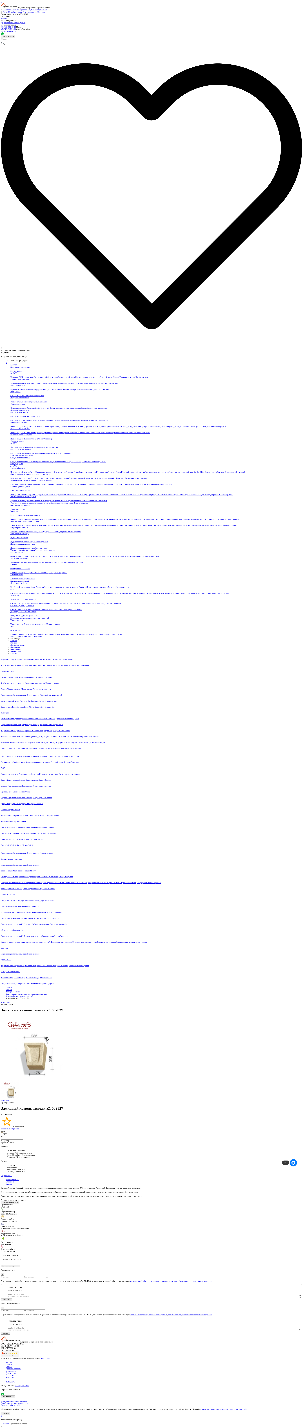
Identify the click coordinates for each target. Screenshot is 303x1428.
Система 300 (46, 610)
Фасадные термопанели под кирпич (63, 462)
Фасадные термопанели (20, 458)
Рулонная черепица (128, 377)
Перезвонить (6, 1299)
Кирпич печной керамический (22, 579)
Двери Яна (5, 804)
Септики (14, 589)
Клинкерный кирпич (18, 573)
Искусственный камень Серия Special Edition (187, 472)
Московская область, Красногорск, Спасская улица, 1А (25, 10)
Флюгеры (14, 509)
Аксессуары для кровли (20, 505)
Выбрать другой (18, 23)
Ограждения (15, 630)
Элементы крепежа (8, 671)
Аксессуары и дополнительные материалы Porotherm (65, 587)
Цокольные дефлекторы (57, 495)
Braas (39, 402)
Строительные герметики (184, 593)
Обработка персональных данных (14, 1403)
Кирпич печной (16, 575)
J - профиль (205, 426)
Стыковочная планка (141, 433)
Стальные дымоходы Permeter (22, 606)
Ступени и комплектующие (35, 624)
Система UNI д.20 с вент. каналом (24, 603)
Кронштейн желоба (198, 519)
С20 (14, 396)
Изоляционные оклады (48, 556)
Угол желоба (87, 519)
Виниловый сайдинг (18, 422)
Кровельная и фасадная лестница (67, 501)
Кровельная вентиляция (20, 491)
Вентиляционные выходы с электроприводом (186, 495)
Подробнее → (6, 1176)
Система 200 (15, 610)
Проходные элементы (19, 495)
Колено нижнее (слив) (85, 525)
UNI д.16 (28, 616)
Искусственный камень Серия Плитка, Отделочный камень (120, 472)
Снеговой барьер (68, 389)
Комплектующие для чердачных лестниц (66, 562)
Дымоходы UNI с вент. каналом (23, 599)
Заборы (13, 626)
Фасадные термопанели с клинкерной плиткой (29, 462)
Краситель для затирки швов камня (98, 478)
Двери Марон (28, 707)
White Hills (5, 1002)
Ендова (115, 383)
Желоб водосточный (170, 519)
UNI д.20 (14, 616)
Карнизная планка (85, 383)
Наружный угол (30, 426)
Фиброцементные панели (20, 449)
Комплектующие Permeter (71, 610)
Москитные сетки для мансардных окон (143, 556)
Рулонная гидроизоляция (45, 550)
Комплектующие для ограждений (24, 634)
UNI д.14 (35, 616)
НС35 (18, 396)
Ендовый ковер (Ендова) (110, 377)
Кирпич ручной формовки (56, 573)
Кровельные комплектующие (62, 503)
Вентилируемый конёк (116, 495)
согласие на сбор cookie (238, 1409)
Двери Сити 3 (6, 833)
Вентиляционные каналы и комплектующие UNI (30, 618)
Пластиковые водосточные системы (25, 521)
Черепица (14, 377)
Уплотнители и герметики (21, 503)
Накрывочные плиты (136, 484)
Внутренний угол (102, 420)
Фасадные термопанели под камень (92, 462)
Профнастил (15, 392)
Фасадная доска (16, 465)
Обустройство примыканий (51, 695)
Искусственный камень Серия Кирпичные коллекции (32, 472)
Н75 (42, 396)
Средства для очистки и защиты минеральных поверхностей (35, 593)
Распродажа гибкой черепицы (46, 377)
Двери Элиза (15, 804)
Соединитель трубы (214, 519)
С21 (25, 396)
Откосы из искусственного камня (114, 484)
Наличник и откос (87, 420)
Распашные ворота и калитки (110, 634)
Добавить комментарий (10, 1202)
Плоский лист (72, 383)
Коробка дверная (47, 827)
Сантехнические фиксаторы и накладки (32, 742)
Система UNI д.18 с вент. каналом (52, 603)
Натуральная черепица (19, 398)
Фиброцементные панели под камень (25, 453)
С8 (11, 396)
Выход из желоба (174, 525)
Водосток (14, 511)
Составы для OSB (201, 593)
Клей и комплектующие (191, 525)
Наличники (35, 827)
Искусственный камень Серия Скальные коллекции (75, 472)
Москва (4, 18)
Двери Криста (6, 780)
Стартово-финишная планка (121, 433)
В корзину (5, 1141)
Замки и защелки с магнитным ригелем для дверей (84, 742)
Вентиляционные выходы (77, 495)
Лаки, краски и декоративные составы (139, 593)
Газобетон (14, 587)
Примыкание (61, 383)
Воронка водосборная (59, 519)
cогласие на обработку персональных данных (148, 1281)
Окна (12, 556)
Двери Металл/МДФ (24, 845)
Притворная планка (22, 827)
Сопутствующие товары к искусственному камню (30, 474)
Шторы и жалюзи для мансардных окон (74, 556)
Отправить (5, 1333)
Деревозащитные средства (70, 593)
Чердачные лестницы (19, 558)
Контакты (14, 653)
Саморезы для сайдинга (174, 426)
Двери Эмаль (24, 900)
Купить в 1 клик (7, 1143)
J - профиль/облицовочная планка (66, 420)
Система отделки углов (155, 426)
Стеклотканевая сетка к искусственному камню (50, 478)
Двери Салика (17, 707)
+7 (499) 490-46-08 (8, 27)
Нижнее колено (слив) (42, 519)
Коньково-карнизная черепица (87, 377)
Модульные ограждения (75, 634)
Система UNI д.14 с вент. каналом (107, 603)
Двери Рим (25, 804)
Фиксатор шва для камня (20, 478)
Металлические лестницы (39, 562)
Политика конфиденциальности (14, 1401)
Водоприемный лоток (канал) (69, 532)
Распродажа (51, 383)
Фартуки (21, 509)
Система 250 (56, 610)
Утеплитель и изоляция (19, 534)
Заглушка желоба (155, 519)
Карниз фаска (195, 426)
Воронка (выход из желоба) (21, 519)
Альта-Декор (141, 426)
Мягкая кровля (16, 372)
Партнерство (15, 649)
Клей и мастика (142, 377)
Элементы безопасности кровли (23, 497)
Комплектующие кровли (20, 486)
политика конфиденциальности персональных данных (190, 1281)
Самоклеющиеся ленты (41, 503)
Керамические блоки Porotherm (31, 587)
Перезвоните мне (8, 36)
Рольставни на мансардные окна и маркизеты (108, 556)
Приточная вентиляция (97, 495)
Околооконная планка (96, 433)
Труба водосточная (100, 519)
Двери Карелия (27, 918)
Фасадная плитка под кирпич (22, 447)
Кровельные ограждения (44, 501)
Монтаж (13, 643)
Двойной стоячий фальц (45, 408)
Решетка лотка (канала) (34, 532)
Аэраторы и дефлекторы (38, 495)
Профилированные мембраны (22, 544)
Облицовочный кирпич (20, 569)
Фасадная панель (17, 420)
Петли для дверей (56, 742)
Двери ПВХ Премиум (10, 900)
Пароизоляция (28, 542)
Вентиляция (28, 383)
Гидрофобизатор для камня (136, 478)
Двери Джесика (19, 780)
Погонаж (37, 918)
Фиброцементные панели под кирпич (56, 453)
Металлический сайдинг (20, 429)
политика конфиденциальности (215, 1409)
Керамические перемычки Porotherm (101, 587)
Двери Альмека (32, 780)
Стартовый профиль (44, 420)
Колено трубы (184, 519)
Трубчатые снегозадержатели (22, 501)
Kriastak (44, 402)
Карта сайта (45, 1358)
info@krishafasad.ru (8, 31)
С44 (22, 396)
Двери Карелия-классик (10, 918)
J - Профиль (73, 433)
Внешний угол (30, 420)
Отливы (29, 455)
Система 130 (26, 610)
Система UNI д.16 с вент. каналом (79, 603)
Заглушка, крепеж (17, 532)
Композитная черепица (19, 379)
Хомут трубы (142, 519)
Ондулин (14, 410)
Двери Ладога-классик (50, 918)
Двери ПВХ (6, 960)
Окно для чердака (129, 426)
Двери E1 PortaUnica (38, 833)
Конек (20, 383)
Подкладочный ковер (66, 377)
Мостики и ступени (89, 501)
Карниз (84, 408)
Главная (13, 641)
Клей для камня (119, 478)
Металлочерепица (17, 385)
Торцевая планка (40, 383)
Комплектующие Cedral (33, 439)
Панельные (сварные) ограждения (51, 634)
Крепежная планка (73, 408)
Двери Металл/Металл (27, 871)
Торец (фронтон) (38, 389)
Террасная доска (17, 620)
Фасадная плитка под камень (46, 447)
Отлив (107, 433)
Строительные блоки (18, 583)
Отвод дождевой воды (231, 519)
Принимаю (5, 1413)
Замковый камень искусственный (158, 484)
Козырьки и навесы (18, 455)
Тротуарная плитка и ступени (157, 472)
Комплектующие (33, 396)
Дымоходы (14, 595)
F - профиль (82, 433)
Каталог (13, 365)
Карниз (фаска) (36, 433)
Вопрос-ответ (15, 651)
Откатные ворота (91, 634)
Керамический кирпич (36, 573)
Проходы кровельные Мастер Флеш (219, 495)
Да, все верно (6, 23)
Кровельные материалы (20, 367)
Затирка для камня (76, 478)
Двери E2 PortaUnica (21, 833)
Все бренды (10, 1382)
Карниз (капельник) (53, 389)
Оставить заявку (8, 1266)
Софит (186, 426)
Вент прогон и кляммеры (97, 408)
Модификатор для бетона (219, 593)
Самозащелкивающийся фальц (22, 408)
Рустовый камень (17, 484)
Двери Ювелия (45, 780)
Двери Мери (6, 707)
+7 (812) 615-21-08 (8, 29)
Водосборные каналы (19, 528)
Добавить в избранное (10, 1129)
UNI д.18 (21, 616)
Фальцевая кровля (17, 404)
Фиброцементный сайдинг (21, 435)
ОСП (3, 768)
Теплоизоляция (16, 550)
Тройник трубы (114, 519)
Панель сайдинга (17, 426)
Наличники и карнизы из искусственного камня (80, 484)
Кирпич (13, 565)
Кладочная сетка (122, 587)
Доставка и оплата (17, 645)
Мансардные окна (17, 552)
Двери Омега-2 (36, 804)
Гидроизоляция (16, 542)
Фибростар (47, 439)
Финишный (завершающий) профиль (52, 426)
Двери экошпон (7, 827)
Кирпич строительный (19, 581)
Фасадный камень (17, 468)
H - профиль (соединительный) (109, 426)
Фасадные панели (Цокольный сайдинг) (26, 416)
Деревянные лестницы (19, 562)
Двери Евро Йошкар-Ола (45, 707)
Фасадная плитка (17, 442)
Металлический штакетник (21, 636)
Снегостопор (102, 501)
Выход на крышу (81, 503)
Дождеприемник (50, 532)
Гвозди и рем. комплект (102, 383)
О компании (15, 647)
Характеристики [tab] (12, 1180)
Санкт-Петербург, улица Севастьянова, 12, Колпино (24, 12)
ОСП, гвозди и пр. (26, 377)
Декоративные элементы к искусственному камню (30, 480)
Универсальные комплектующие (23, 402)
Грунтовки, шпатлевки (164, 593)
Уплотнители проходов (134, 495)
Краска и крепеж (25, 389)
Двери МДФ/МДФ (8, 845)
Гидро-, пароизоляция (19, 538)
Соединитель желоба (128, 519)
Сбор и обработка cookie (11, 1405)
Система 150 (36, 610)
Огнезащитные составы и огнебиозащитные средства (102, 593)
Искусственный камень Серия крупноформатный (225, 472)
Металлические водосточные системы (25, 515)
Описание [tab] (10, 1182)
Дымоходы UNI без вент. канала (23, 612)
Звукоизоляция (29, 550)
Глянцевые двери (37, 900)
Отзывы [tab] (9, 1184)
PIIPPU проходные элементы (155, 495)
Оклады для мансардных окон (27, 556)
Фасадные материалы (19, 412)
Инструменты (23, 410)
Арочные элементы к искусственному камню (43, 484)
